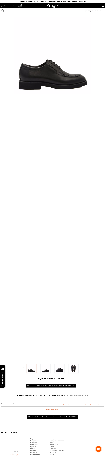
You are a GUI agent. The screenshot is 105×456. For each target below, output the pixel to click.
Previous (23, 368)
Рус (23, 5)
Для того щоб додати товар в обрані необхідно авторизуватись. (52, 416)
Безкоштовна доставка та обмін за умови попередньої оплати (52, 2)
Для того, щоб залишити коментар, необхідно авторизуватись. (51, 385)
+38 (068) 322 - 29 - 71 (94, 11)
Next (81, 368)
